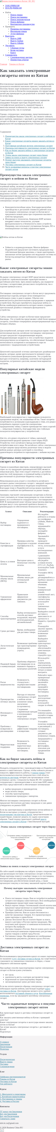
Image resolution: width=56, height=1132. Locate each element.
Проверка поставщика (20, 29)
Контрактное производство (22, 24)
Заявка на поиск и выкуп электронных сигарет (26, 157)
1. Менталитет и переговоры (13, 1094)
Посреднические (7, 1059)
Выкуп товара (6, 1062)
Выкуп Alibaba (17, 43)
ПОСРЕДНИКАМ (13, 8)
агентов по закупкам (9, 777)
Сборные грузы (17, 48)
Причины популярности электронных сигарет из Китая (30, 148)
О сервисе (4, 1042)
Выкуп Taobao (16, 41)
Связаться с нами (7, 1119)
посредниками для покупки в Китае (16, 814)
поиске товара (38, 773)
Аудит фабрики (17, 34)
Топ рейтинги (6, 1084)
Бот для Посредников (9, 1116)
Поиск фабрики (17, 22)
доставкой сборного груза (26, 993)
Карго (13, 52)
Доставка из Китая (8, 1081)
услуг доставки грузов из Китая (26, 959)
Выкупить (9, 36)
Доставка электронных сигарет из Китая (23, 165)
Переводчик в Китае (19, 60)
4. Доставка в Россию (9, 1101)
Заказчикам (5, 1044)
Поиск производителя (20, 19)
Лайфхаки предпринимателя (12, 1077)
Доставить (9, 45)
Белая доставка (17, 50)
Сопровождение (7, 1066)
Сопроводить (11, 55)
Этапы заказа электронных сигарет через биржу (26, 155)
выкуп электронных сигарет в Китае (23, 820)
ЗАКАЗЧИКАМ (12, 5)
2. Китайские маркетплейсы (12, 1096)
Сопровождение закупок (21, 57)
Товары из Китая (7, 1079)
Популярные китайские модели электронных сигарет (29, 146)
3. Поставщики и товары (11, 1099)
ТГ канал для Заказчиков (11, 1111)
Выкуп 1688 (15, 38)
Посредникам (6, 1047)
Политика (4, 1049)
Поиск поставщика (18, 17)
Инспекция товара (18, 31)
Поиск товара (16, 15)
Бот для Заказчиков (8, 1114)
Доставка (4, 1064)
